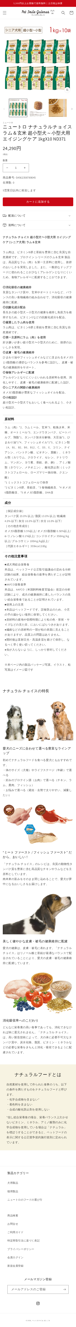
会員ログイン (15, 1257)
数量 (5, 160)
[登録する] (64, 1289)
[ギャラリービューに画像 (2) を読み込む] (38, 108)
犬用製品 (12, 1182)
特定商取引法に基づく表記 (23, 1240)
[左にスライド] (4, 109)
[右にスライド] (72, 109)
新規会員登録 (15, 1265)
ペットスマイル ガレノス (41, 1320)
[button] (5, 13)
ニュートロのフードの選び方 (24, 1199)
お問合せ (12, 1223)
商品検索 (12, 1215)
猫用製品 (12, 1191)
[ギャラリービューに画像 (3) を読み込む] (58, 108)
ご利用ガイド (15, 1232)
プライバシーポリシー (20, 1249)
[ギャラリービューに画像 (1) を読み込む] (18, 108)
